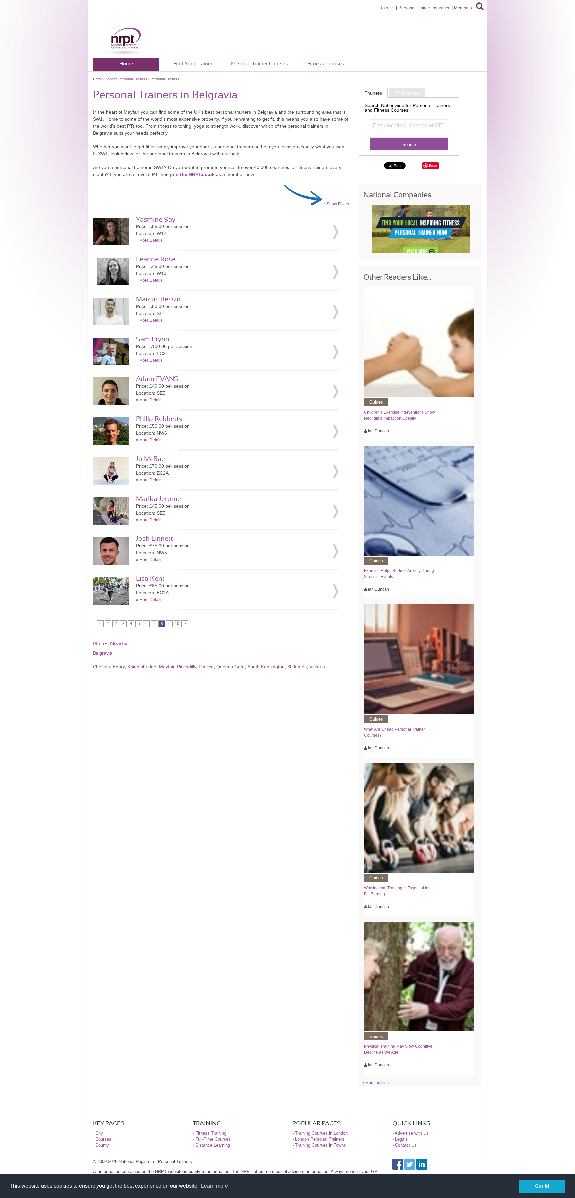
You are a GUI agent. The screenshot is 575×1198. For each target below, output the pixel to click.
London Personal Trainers (126, 79)
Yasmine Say (155, 219)
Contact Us (406, 1145)
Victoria (317, 666)
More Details (150, 240)
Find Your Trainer (192, 63)
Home (126, 63)
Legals (401, 1139)
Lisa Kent (150, 578)
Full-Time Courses (213, 1139)
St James (297, 666)
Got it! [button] (542, 1186)
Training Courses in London (321, 1133)
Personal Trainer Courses (259, 63)
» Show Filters (336, 204)
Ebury (119, 666)
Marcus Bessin (158, 299)
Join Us (387, 7)
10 (177, 623)
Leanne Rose (156, 259)
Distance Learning (212, 1145)
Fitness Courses (325, 63)
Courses (103, 1139)
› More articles (376, 1083)
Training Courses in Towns (320, 1145)
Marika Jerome (158, 499)
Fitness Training (210, 1133)
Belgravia (102, 653)
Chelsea (101, 666)
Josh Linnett (154, 538)
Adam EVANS (157, 379)
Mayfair (166, 666)
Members (463, 7)
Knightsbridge (141, 666)
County (102, 1145)
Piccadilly (186, 666)
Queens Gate (230, 666)
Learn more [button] (214, 1186)
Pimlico (206, 666)
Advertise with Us (412, 1133)
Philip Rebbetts (159, 419)
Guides (376, 402)
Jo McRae (150, 459)
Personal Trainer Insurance (424, 7)
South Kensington (266, 666)
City (99, 1133)
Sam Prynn (152, 339)
